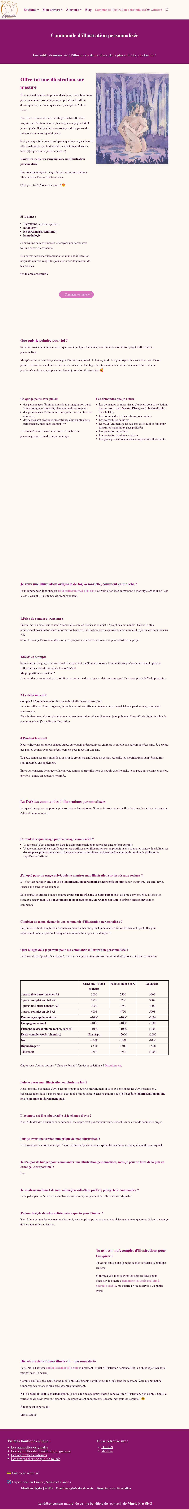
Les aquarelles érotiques (29, 1454)
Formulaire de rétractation (114, 1488)
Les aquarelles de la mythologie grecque (41, 1450)
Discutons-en (113, 1065)
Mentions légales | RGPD (37, 1488)
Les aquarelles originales (29, 1447)
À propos (72, 9)
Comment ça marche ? (78, 294)
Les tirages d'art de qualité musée (35, 1458)
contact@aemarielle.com (62, 1368)
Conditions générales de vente (74, 1488)
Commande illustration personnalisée (121, 9)
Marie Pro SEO (140, 1503)
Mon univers (51, 9)
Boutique (30, 9)
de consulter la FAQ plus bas (76, 591)
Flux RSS (107, 1447)
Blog (88, 9)
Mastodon (107, 1451)
